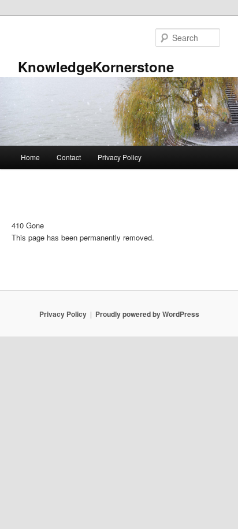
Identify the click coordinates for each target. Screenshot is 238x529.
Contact (69, 157)
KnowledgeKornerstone (96, 66)
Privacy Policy (120, 157)
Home (30, 157)
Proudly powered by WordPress (147, 314)
